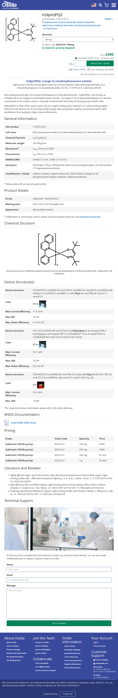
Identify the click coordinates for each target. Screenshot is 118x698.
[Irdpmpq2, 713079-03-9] (59, 250)
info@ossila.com (101, 663)
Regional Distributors (72, 664)
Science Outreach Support (45, 670)
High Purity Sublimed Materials (57, 25)
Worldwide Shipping (72, 650)
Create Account (99, 646)
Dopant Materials (85, 22)
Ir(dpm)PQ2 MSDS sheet (23, 422)
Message (11, 585)
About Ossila (11, 642)
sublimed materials (89, 216)
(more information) (70, 685)
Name (10, 564)
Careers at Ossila (42, 642)
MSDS (108, 19)
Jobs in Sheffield (41, 646)
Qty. (71, 63)
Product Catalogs (13, 649)
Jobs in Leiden (40, 653)
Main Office (98, 667)
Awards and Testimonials (16, 653)
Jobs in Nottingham (43, 649)
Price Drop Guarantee (73, 660)
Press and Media (41, 663)
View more (51, 28)
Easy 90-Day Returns (72, 653)
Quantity (47, 34)
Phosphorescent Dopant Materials (59, 22)
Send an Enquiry (101, 660)
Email (10, 575)
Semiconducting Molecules (87, 25)
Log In (95, 642)
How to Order (69, 646)
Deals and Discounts (72, 668)
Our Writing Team (13, 660)
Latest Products (12, 646)
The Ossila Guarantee (14, 657)
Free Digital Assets (42, 667)
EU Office (97, 675)
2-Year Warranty (71, 657)
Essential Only (50, 694)
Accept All (67, 694)
